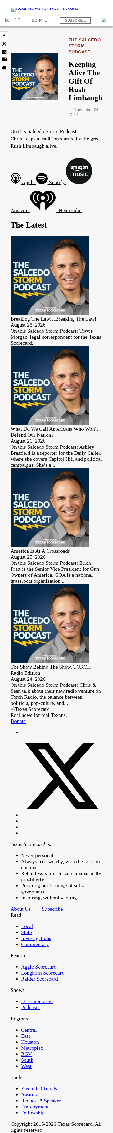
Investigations (36, 938)
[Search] (105, 20)
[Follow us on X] (61, 815)
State (26, 932)
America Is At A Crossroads (40, 551)
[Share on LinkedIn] (4, 52)
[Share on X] (4, 44)
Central (29, 1030)
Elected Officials (39, 1088)
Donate (39, 20)
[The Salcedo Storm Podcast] (34, 98)
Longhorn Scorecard (42, 973)
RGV (26, 1054)
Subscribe (75, 20)
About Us (21, 909)
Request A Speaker (41, 1100)
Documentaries (37, 1001)
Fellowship (33, 1112)
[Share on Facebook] (4, 36)
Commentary (35, 944)
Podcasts (30, 1007)
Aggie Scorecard (38, 967)
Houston (30, 1042)
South (27, 1060)
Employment (35, 1106)
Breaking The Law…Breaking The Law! (53, 319)
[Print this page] (4, 68)
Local (27, 926)
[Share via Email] (4, 60)
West (26, 1066)
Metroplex (32, 1048)
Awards (29, 1094)
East (25, 1036)
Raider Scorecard (39, 979)
